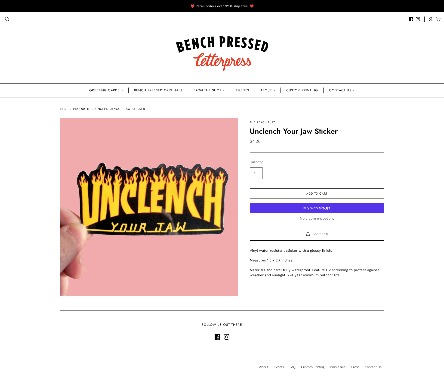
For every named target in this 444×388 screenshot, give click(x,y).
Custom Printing (302, 90)
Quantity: (256, 162)
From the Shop (208, 90)
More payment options (317, 218)
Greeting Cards (104, 90)
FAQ (293, 367)
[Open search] (7, 19)
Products (81, 109)
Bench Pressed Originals (158, 90)
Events (242, 90)
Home (64, 109)
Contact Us (340, 90)
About (266, 90)
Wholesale (338, 367)
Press (355, 367)
